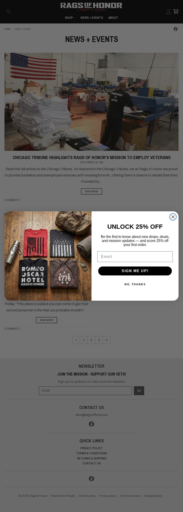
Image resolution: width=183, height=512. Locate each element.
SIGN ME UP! (135, 271)
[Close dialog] (173, 217)
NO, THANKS (135, 284)
